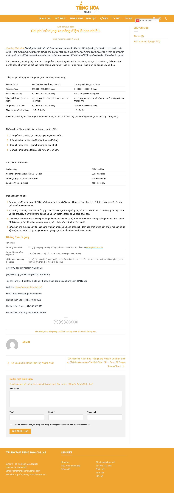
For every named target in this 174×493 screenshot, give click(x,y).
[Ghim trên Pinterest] (71, 322)
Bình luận (14, 389)
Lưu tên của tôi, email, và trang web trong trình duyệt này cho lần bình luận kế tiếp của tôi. (52, 425)
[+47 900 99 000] (166, 18)
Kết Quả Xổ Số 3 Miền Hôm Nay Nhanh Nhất (32, 363)
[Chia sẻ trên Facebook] (56, 322)
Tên (12, 412)
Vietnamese (145, 20)
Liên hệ (128, 18)
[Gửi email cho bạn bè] (66, 322)
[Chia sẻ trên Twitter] (61, 322)
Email (51, 412)
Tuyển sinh (76, 18)
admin (76, 39)
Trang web (91, 412)
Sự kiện (104, 18)
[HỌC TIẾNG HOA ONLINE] (87, 7)
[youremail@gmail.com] (160, 18)
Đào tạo (91, 18)
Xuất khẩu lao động (65, 27)
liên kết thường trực (88, 332)
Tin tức (115, 18)
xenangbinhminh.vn (94, 247)
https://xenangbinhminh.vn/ (28, 287)
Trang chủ (45, 18)
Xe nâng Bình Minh (15, 48)
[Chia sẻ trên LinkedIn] (75, 322)
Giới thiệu (60, 18)
